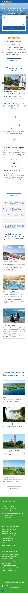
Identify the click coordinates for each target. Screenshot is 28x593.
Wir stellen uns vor (7, 504)
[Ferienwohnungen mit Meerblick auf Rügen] (14, 257)
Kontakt (4, 520)
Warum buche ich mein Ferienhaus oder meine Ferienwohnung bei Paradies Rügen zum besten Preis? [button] (15, 203)
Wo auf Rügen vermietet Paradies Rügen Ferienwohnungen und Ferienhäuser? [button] (14, 215)
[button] (14, 60)
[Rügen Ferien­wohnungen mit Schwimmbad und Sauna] (14, 289)
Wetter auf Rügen (6, 563)
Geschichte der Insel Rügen (9, 565)
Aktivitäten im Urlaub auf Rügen (10, 556)
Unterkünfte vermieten (8, 506)
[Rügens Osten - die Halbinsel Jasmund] (14, 418)
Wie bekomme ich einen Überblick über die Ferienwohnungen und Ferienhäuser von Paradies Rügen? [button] (14, 226)
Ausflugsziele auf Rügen (8, 559)
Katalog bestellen (6, 517)
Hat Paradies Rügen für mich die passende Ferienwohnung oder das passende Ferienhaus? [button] (13, 209)
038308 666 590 (16, 587)
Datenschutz (22, 581)
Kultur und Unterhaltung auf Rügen (11, 561)
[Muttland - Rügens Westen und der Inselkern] (14, 471)
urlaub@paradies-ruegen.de (10, 585)
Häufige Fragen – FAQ (7, 515)
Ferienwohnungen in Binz (8, 531)
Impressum (15, 581)
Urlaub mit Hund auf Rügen (9, 570)
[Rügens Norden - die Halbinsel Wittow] (14, 445)
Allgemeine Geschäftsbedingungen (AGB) (13, 513)
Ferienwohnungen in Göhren (9, 529)
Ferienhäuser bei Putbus (8, 545)
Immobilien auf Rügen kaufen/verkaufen (12, 511)
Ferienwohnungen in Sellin (9, 536)
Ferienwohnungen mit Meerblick (10, 568)
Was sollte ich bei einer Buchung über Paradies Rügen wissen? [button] (14, 220)
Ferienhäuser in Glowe (8, 538)
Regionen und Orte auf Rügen (10, 554)
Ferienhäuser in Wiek (7, 540)
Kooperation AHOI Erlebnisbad (10, 508)
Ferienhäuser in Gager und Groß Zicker (12, 543)
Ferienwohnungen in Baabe (9, 533)
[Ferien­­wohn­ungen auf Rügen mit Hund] (14, 322)
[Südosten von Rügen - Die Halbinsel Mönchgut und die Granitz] (14, 391)
